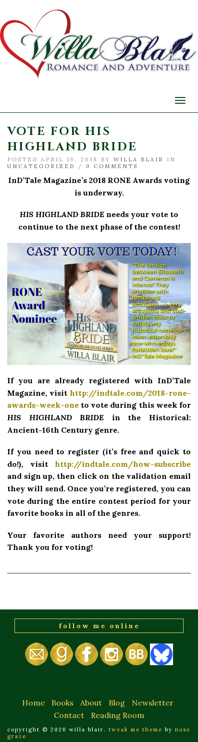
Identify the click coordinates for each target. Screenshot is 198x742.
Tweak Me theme (135, 729)
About (91, 702)
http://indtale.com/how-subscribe (123, 464)
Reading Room (117, 715)
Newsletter (152, 702)
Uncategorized (41, 166)
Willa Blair (138, 159)
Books (62, 702)
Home (33, 702)
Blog (117, 702)
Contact (69, 715)
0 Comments (112, 166)
